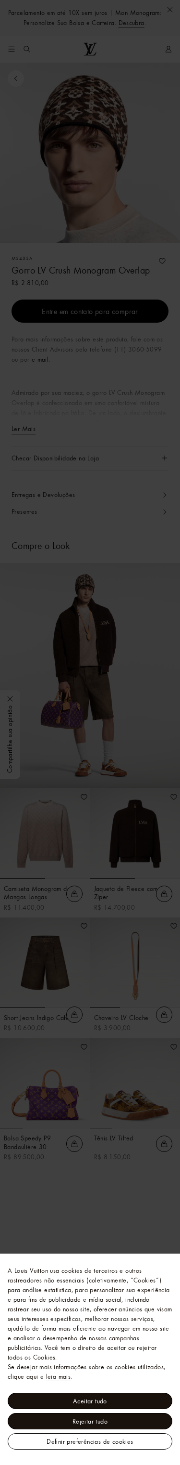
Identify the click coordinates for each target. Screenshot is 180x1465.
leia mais (58, 1376)
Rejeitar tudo (90, 1421)
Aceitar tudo (90, 1401)
